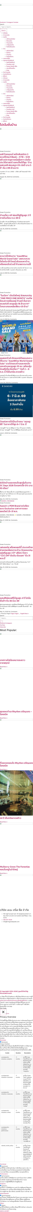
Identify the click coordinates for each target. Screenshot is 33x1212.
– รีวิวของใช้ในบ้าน (5, 967)
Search (2, 24)
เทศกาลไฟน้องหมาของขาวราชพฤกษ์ (12, 661)
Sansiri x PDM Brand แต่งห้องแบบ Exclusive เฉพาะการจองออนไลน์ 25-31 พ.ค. (14, 508)
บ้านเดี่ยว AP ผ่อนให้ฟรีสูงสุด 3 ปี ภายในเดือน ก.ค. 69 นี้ (15, 216)
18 (22, 613)
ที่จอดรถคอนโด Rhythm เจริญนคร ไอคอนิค (16, 764)
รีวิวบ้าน (8, 53)
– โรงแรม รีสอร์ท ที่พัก (6, 971)
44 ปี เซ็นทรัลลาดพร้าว (10, 818)
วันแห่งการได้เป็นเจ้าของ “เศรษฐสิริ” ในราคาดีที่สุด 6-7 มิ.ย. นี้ (15, 423)
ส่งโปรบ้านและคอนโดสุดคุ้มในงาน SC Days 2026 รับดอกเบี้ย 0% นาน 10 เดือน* (16, 485)
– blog (2, 964)
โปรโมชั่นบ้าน (10, 56)
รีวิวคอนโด (9, 41)
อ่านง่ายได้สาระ (7, 74)
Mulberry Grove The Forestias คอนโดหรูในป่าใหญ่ (15, 868)
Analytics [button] (3, 1184)
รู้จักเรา (5, 76)
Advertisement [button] (4, 1193)
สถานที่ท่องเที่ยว (10, 68)
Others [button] (2, 1203)
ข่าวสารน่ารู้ (6, 35)
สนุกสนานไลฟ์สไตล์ (8, 60)
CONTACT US (6, 988)
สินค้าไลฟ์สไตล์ (10, 62)
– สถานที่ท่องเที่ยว (5, 969)
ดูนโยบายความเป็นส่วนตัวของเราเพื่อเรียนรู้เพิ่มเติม (13, 1000)
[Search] (1, 621)
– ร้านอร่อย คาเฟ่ (4, 965)
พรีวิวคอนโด (5, 935)
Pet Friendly (6, 72)
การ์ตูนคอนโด (10, 45)
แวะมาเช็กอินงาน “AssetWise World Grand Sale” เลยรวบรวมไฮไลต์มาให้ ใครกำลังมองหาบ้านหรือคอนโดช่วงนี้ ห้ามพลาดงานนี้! (15, 260)
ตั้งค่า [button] (1, 1008)
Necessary (4, 1042)
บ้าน (4, 49)
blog (7, 70)
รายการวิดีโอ (6, 58)
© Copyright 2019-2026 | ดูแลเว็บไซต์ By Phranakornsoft (14, 992)
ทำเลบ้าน (8, 55)
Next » (27, 613)
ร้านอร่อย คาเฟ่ (10, 64)
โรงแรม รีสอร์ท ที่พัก (11, 66)
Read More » (3, 667)
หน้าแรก (5, 33)
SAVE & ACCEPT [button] (4, 1211)
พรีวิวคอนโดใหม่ (10, 39)
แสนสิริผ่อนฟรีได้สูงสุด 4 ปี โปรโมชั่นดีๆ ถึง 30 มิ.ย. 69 (15, 599)
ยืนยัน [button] (4, 1008)
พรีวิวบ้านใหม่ (9, 51)
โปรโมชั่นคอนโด (10, 47)
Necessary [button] (3, 1040)
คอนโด (5, 37)
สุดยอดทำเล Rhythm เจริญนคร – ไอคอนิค (16, 713)
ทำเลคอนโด (9, 43)
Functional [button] (3, 1164)
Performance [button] (4, 1174)
